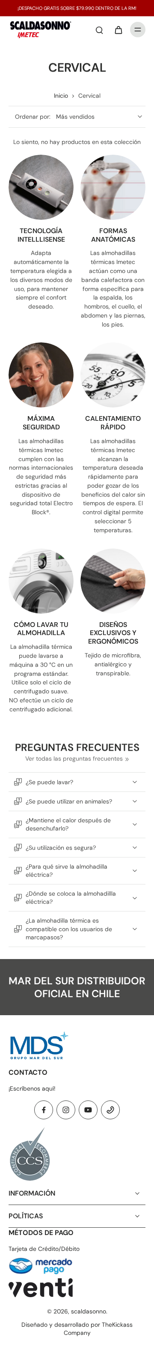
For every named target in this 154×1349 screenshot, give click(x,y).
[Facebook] (43, 1109)
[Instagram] (65, 1109)
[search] (99, 29)
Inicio (61, 95)
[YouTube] (88, 1109)
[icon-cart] (118, 29)
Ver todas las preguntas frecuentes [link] (74, 758)
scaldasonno (88, 1311)
